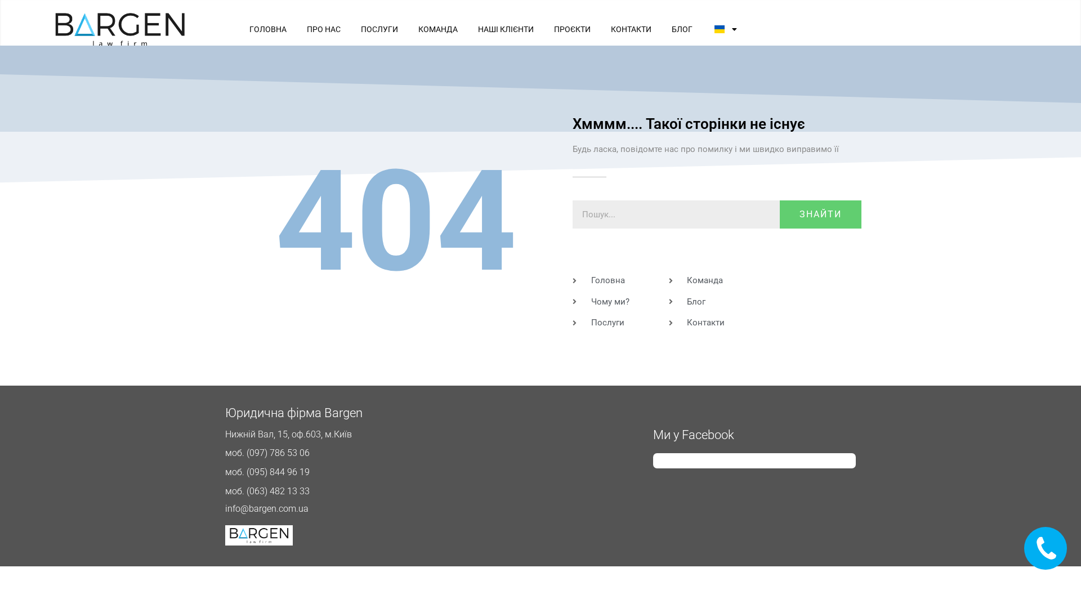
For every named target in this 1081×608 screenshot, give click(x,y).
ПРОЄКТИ (572, 29)
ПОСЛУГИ (379, 29)
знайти (820, 214)
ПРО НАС (324, 29)
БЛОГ (682, 29)
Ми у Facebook (693, 435)
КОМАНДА (438, 29)
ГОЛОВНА (268, 29)
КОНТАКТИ (631, 29)
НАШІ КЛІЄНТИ (506, 29)
